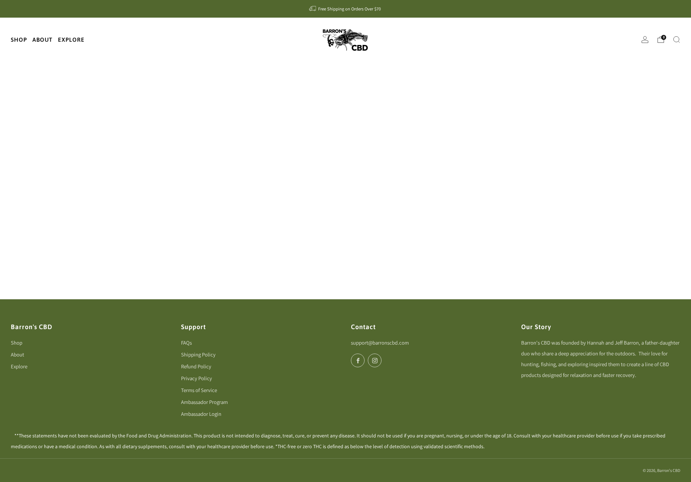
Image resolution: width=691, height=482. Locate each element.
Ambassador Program (204, 402)
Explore (19, 366)
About (17, 354)
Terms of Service (199, 390)
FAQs (186, 342)
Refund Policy (196, 366)
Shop (16, 342)
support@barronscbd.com (380, 342)
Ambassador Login (201, 413)
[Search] (676, 39)
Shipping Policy (198, 354)
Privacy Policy (196, 378)
